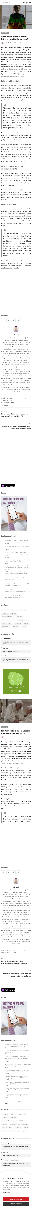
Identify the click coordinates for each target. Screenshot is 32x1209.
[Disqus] (16, 457)
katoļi (13, 610)
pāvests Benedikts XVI (12, 950)
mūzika (16, 626)
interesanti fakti (7, 623)
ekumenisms (6, 626)
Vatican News (6, 758)
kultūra (4, 620)
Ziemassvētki (4, 405)
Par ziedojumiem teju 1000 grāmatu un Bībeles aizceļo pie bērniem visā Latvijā (14, 962)
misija (24, 626)
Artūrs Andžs (8, 42)
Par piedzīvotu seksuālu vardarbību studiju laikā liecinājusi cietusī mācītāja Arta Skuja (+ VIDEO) (17, 554)
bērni (26, 623)
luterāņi (5, 610)
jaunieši (25, 620)
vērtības (22, 610)
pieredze (18, 623)
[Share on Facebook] (3, 872)
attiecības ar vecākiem (6, 400)
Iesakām (4, 727)
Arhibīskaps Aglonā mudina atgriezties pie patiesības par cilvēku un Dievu (15, 660)
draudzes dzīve (15, 620)
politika (5, 613)
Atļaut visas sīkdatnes (16, 1199)
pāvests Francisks (12, 742)
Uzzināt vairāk (6, 1192)
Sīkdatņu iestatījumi (16, 1203)
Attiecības (5, 33)
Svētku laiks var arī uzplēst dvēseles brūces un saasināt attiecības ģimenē (17, 974)
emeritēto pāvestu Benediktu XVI (13, 746)
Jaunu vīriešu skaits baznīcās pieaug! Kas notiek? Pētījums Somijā (15, 643)
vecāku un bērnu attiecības (7, 403)
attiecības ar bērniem (6, 398)
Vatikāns (14, 952)
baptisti (20, 616)
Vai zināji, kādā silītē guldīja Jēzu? (10, 651)
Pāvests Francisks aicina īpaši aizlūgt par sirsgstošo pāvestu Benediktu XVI (14, 415)
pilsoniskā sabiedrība (8, 616)
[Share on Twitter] (8, 872)
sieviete (13, 613)
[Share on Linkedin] (19, 872)
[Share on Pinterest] (14, 872)
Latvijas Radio (16, 71)
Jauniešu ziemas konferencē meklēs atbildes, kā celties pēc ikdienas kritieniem (16, 427)
